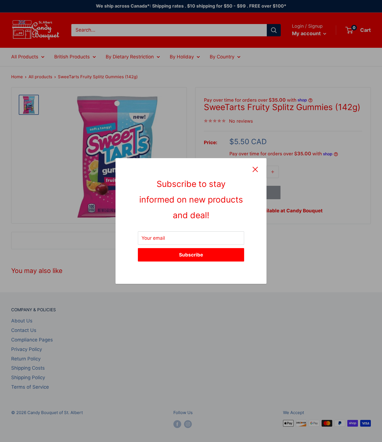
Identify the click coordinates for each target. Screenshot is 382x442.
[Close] (255, 169)
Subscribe (191, 255)
